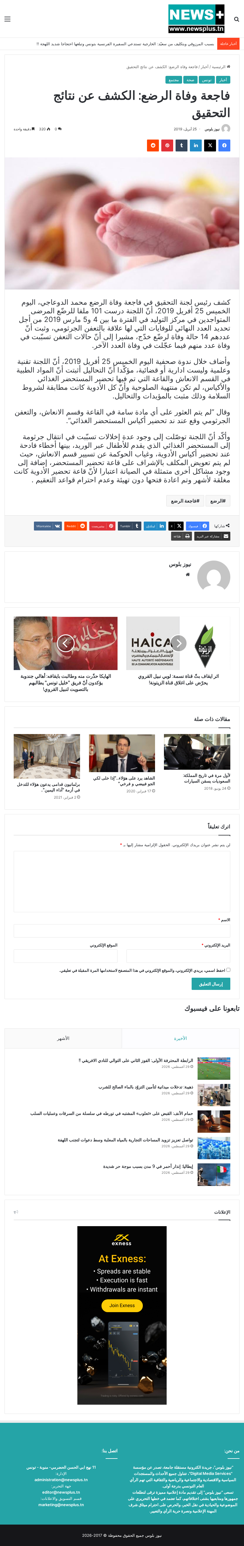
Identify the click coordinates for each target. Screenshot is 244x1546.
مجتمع (174, 79)
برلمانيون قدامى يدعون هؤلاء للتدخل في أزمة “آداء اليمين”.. (48, 787)
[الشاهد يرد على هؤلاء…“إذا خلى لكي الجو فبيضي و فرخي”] (122, 753)
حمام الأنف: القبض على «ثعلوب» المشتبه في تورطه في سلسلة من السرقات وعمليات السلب (111, 1113)
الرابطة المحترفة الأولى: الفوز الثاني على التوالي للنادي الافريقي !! (136, 1060)
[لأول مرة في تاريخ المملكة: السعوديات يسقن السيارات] (197, 752)
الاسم (224, 919)
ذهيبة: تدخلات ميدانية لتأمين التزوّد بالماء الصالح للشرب (145, 1087)
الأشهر (63, 1038)
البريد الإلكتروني (215, 945)
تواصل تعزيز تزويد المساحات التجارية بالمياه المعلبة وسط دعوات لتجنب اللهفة (125, 1140)
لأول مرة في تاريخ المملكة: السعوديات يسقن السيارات (206, 778)
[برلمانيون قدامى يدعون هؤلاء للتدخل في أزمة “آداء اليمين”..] (47, 756)
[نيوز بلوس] (196, 18)
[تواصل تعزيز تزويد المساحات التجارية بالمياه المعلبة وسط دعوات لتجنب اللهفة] (214, 1148)
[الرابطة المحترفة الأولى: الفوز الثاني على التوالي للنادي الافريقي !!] (214, 1068)
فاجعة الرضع (183, 501)
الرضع (216, 501)
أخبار (205, 66)
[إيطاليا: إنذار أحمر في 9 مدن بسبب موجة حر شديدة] (214, 1174)
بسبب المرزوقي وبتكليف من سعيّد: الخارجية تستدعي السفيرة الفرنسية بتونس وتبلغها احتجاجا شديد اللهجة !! (125, 43)
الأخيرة (180, 1038)
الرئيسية (219, 66)
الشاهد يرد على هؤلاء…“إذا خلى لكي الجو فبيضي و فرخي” (124, 780)
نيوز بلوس (212, 129)
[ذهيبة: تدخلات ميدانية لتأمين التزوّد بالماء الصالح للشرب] (214, 1095)
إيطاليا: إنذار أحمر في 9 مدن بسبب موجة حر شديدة (148, 1166)
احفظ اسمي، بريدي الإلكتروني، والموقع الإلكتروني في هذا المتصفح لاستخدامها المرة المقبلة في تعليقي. (142, 970)
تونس (207, 79)
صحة (190, 79)
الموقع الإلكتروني (104, 945)
